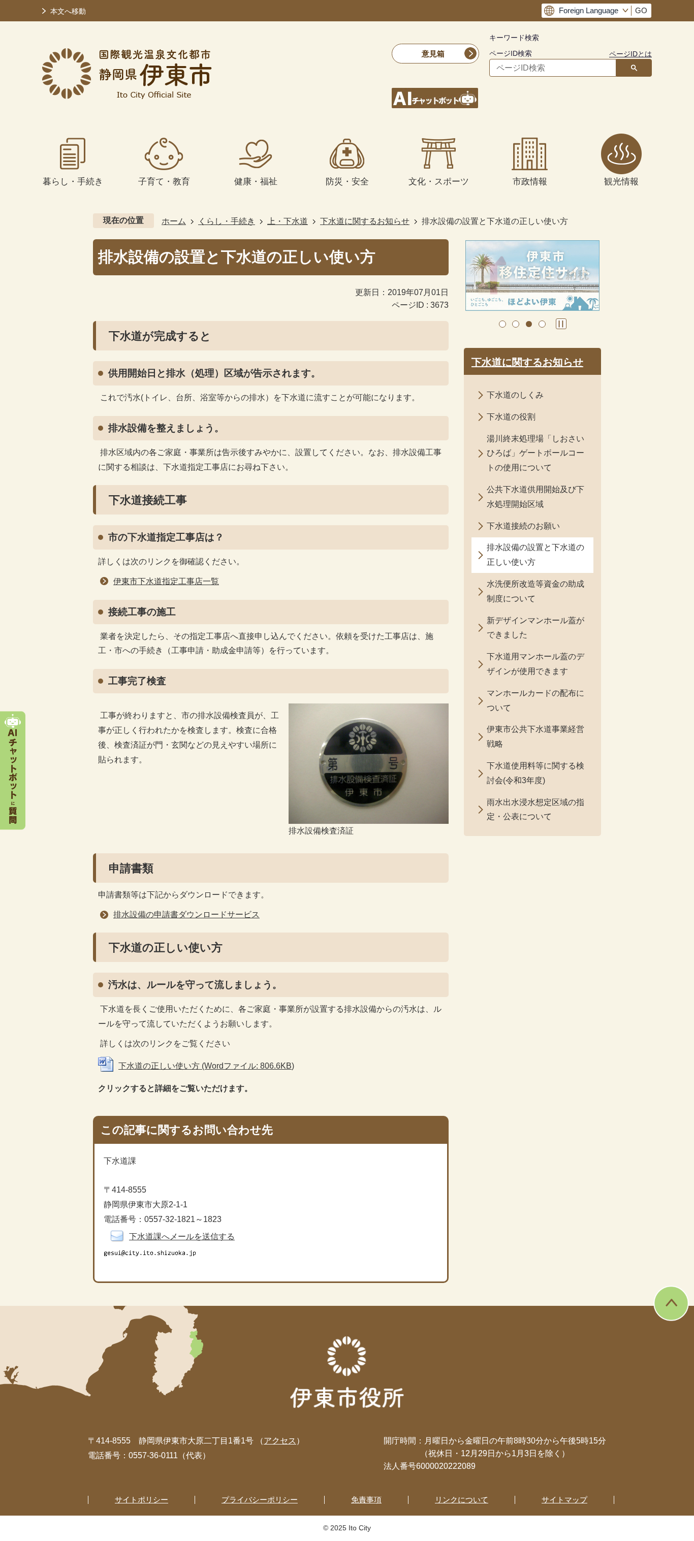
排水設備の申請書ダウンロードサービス (186, 914)
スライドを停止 (561, 323)
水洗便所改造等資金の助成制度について (535, 591)
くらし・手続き (226, 221)
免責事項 (366, 1499)
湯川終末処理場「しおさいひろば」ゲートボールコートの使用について (535, 453)
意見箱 (433, 53)
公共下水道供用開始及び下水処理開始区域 (535, 496)
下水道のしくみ (515, 395)
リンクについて (461, 1499)
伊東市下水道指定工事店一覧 (166, 581)
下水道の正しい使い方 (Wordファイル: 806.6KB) (206, 1066)
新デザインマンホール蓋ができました (535, 627)
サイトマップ (564, 1499)
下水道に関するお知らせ (364, 221)
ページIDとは (630, 54)
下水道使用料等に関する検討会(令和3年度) (535, 773)
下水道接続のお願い (523, 526)
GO (641, 11)
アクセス (280, 1440)
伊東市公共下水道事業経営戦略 (535, 736)
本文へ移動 (68, 11)
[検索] (634, 68)
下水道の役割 (511, 416)
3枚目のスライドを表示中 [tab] (528, 324)
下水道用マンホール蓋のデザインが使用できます (535, 664)
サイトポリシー (141, 1499)
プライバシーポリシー (260, 1499)
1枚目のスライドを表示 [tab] (502, 324)
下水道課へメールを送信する (182, 1236)
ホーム (174, 221)
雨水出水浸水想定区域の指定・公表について (535, 809)
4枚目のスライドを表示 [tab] (542, 324)
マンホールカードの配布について (535, 700)
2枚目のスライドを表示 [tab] (515, 324)
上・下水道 (287, 221)
